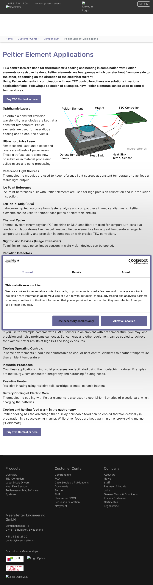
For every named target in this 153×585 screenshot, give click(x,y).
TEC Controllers (15, 478)
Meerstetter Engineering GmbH (25, 20)
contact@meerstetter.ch (48, 3)
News (107, 478)
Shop (141, 24)
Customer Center (69, 468)
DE (141, 4)
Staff (107, 482)
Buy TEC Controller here (22, 99)
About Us (109, 474)
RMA (57, 494)
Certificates (111, 502)
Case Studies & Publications (72, 482)
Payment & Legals (115, 486)
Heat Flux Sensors (17, 486)
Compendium (63, 474)
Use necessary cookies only (76, 320)
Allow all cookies (124, 320)
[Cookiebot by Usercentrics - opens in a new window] (131, 261)
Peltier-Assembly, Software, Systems (22, 492)
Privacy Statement (115, 498)
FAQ (57, 478)
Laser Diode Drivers (17, 482)
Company (111, 468)
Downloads (61, 486)
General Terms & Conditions (121, 494)
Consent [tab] (27, 272)
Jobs (107, 490)
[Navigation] (128, 27)
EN (146, 4)
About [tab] (126, 272)
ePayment (61, 505)
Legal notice (111, 505)
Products (13, 468)
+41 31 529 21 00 (18, 3)
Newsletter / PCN (65, 498)
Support (60, 490)
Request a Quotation (67, 502)
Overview (11, 474)
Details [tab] (76, 272)
